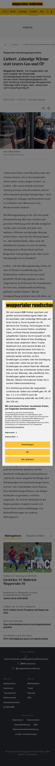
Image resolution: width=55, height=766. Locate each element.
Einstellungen (27, 444)
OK (27, 452)
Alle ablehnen (27, 459)
